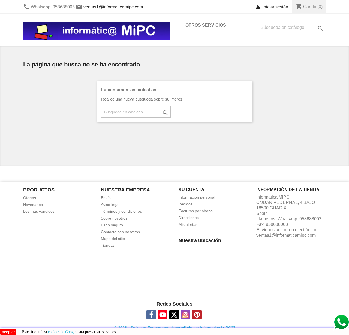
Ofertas (29, 198)
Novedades (33, 204)
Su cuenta (191, 189)
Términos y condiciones (121, 211)
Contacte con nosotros (120, 232)
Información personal (197, 197)
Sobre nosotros (114, 218)
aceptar (8, 332)
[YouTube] (162, 314)
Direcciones (189, 217)
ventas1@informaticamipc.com (113, 7)
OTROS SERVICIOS (205, 25)
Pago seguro (112, 225)
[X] (174, 314)
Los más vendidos (39, 211)
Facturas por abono (196, 211)
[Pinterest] (197, 314)
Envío (106, 198)
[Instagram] (185, 314)
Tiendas (108, 245)
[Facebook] (151, 314)
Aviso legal (110, 204)
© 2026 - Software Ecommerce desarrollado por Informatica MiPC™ (174, 327)
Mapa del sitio (113, 238)
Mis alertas (188, 224)
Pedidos (185, 204)
